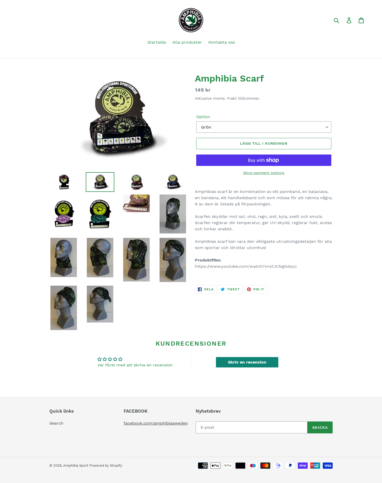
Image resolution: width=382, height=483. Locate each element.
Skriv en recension (247, 362)
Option (203, 116)
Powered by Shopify (105, 465)
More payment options (263, 173)
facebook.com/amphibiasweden (156, 423)
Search (56, 423)
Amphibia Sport (75, 465)
